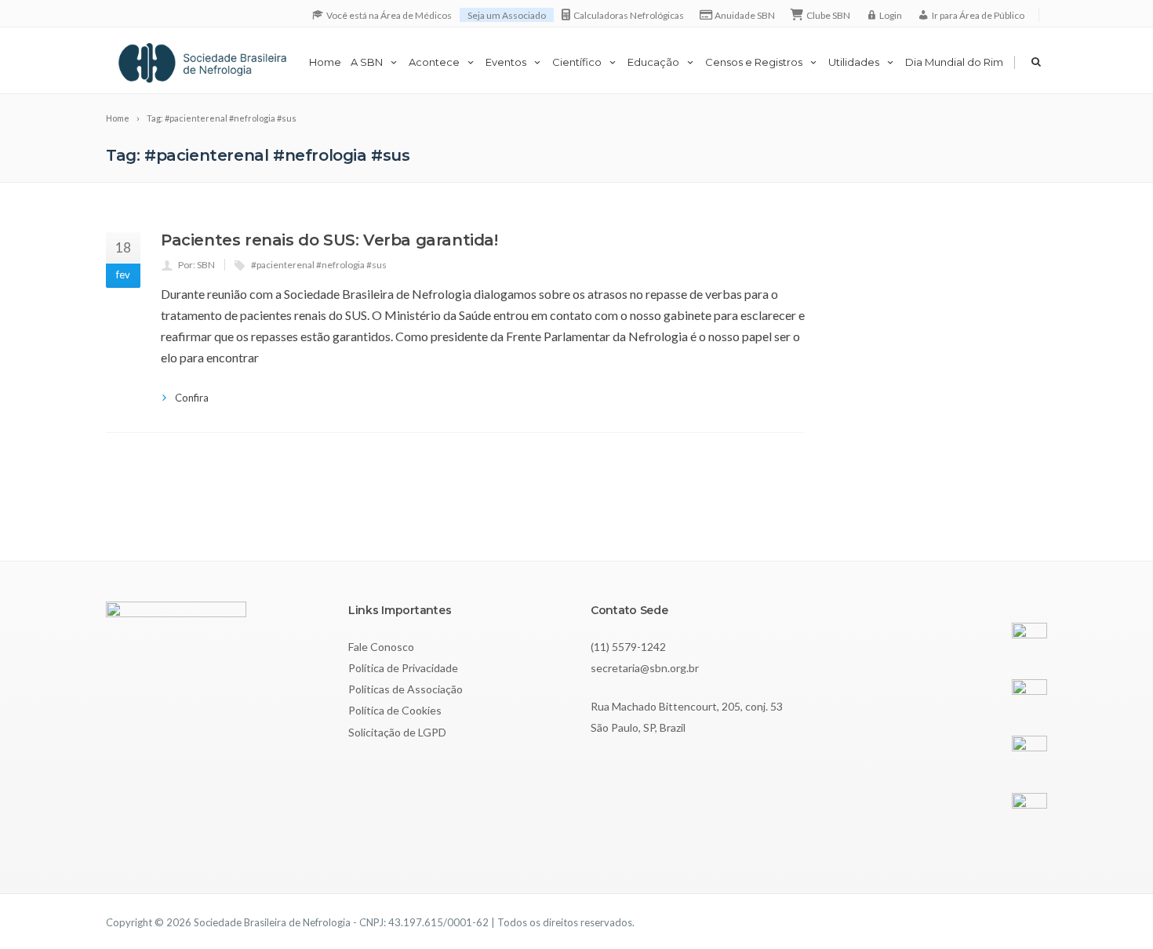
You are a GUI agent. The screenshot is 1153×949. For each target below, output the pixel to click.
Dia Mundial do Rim (954, 62)
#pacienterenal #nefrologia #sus (319, 265)
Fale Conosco (381, 646)
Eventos (506, 62)
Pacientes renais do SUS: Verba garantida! (329, 240)
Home (325, 62)
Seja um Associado (506, 15)
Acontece (434, 62)
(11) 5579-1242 (628, 646)
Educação (653, 62)
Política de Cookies (395, 710)
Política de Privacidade (403, 667)
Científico (577, 62)
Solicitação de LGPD (397, 732)
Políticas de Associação (405, 689)
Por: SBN (196, 265)
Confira (192, 397)
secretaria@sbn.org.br (645, 667)
